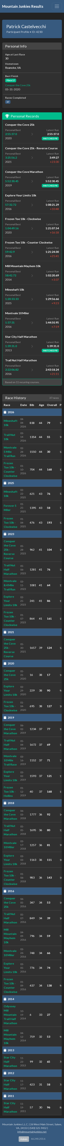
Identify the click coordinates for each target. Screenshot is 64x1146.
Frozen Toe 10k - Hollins (10, 791)
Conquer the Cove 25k (17, 85)
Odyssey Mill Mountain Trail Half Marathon (10, 1014)
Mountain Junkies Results (22, 6)
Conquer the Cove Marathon (10, 729)
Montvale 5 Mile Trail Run (10, 451)
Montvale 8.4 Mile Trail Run (10, 585)
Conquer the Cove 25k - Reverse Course (10, 549)
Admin (23, 1139)
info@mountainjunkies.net (32, 1131)
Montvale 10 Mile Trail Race (10, 760)
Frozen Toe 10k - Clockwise (10, 522)
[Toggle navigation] (57, 6)
